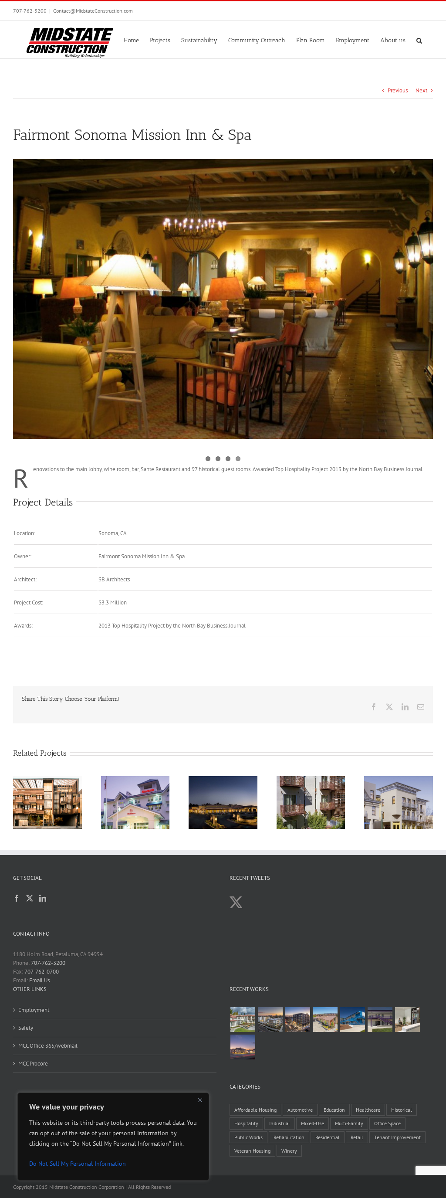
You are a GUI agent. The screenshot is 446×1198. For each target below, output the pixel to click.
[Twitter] (29, 898)
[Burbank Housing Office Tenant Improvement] (407, 1019)
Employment (33, 1010)
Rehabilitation (289, 1137)
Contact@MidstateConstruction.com (93, 10)
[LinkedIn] (42, 898)
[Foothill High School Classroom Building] (352, 1019)
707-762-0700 (41, 971)
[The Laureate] (297, 1019)
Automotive (300, 1109)
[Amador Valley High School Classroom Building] (380, 1019)
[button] (419, 39)
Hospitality (246, 1123)
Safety (25, 1028)
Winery (289, 1150)
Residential (327, 1137)
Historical (401, 1109)
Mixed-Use (312, 1123)
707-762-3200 (30, 10)
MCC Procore (33, 1063)
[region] (113, 1137)
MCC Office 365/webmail (48, 1045)
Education (334, 1109)
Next (421, 90)
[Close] (200, 1100)
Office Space (387, 1123)
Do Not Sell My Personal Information (77, 1163)
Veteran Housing (252, 1150)
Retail (357, 1137)
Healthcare (368, 1109)
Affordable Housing (255, 1109)
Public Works (248, 1137)
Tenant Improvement (397, 1137)
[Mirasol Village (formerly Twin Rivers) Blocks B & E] (270, 1019)
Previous (398, 90)
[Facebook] (16, 898)
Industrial (279, 1123)
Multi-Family (349, 1123)
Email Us (39, 980)
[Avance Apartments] (243, 1019)
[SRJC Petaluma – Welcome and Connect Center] (325, 1019)
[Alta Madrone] (243, 1047)
